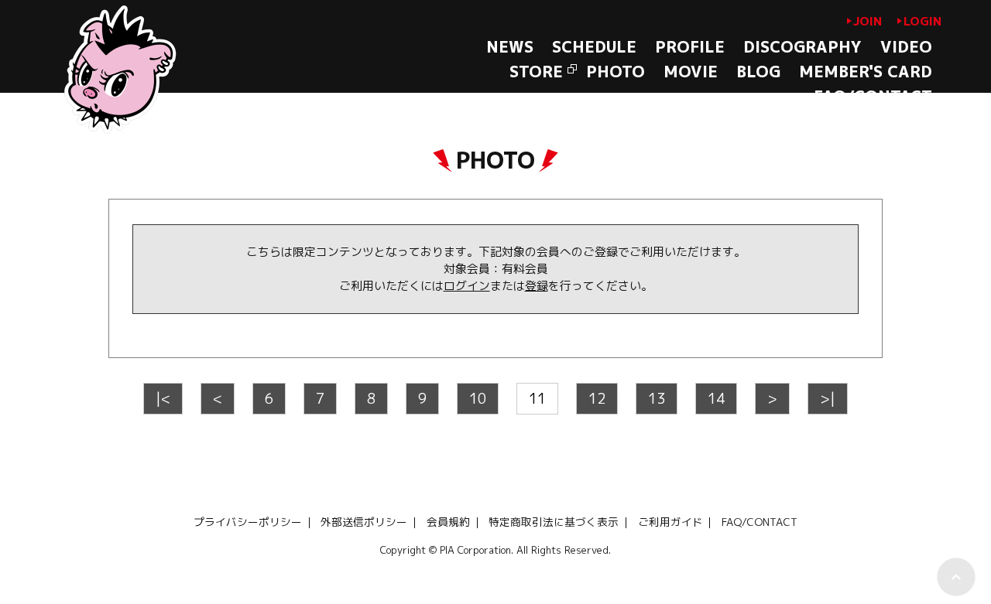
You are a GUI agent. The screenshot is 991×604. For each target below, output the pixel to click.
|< (163, 398)
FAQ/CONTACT (873, 96)
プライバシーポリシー (248, 521)
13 (656, 398)
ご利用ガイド (670, 521)
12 (596, 398)
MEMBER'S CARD (865, 71)
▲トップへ (956, 577)
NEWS (509, 46)
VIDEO (906, 46)
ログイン (467, 286)
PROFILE (690, 46)
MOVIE (691, 71)
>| (827, 398)
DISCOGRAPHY (802, 46)
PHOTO (615, 71)
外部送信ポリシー (364, 521)
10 (477, 398)
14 (716, 398)
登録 (536, 286)
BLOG (758, 71)
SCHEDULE (594, 46)
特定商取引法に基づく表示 (554, 521)
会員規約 (448, 521)
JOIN (867, 21)
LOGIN (922, 21)
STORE (536, 71)
